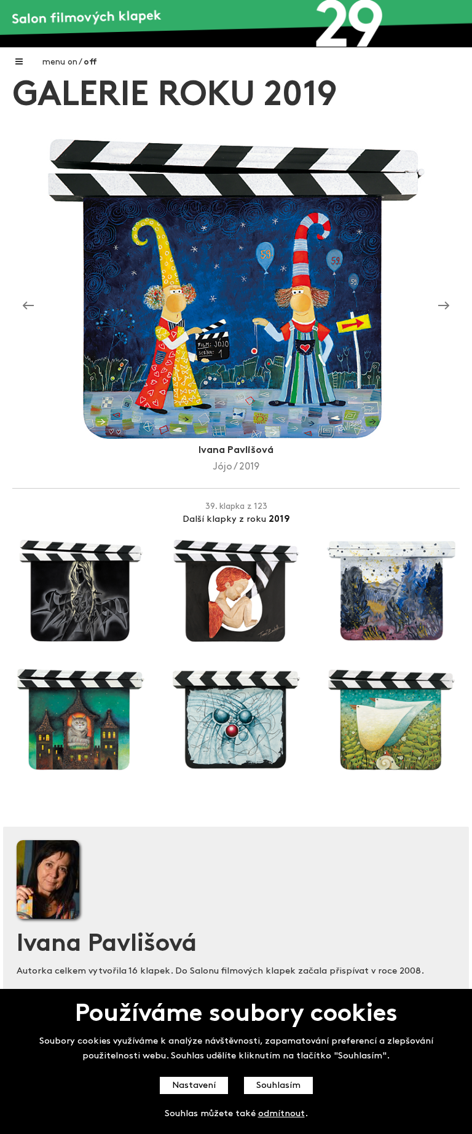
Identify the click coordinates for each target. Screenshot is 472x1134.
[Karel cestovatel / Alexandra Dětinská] (444, 306)
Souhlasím (278, 1085)
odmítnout (281, 1114)
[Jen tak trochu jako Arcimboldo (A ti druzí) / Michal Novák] (28, 306)
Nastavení (194, 1085)
